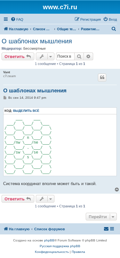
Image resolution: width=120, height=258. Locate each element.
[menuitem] (17, 19)
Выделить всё (26, 110)
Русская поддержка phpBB (60, 246)
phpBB (49, 240)
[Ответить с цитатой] (102, 77)
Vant (6, 72)
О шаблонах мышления (37, 41)
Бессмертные (34, 48)
